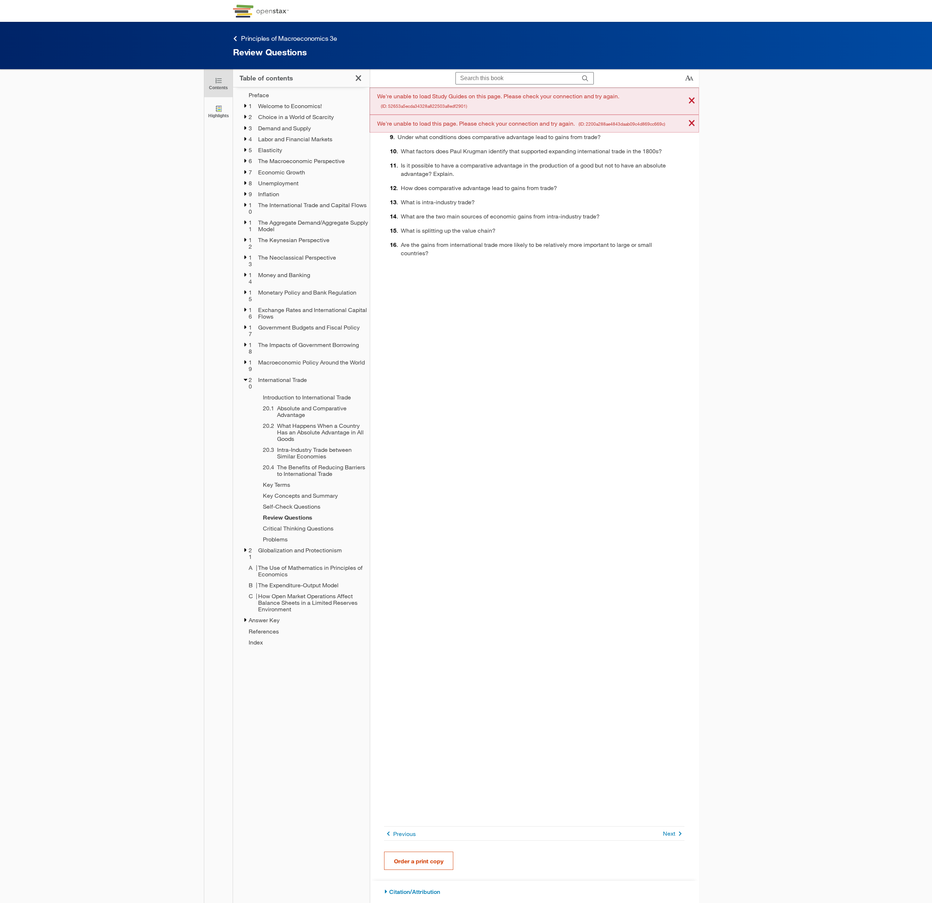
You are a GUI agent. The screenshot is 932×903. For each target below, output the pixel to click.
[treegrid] (301, 369)
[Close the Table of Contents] (358, 78)
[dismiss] (691, 101)
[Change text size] (689, 78)
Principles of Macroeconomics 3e (289, 38)
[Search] (585, 78)
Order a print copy (418, 860)
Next (669, 833)
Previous (404, 833)
